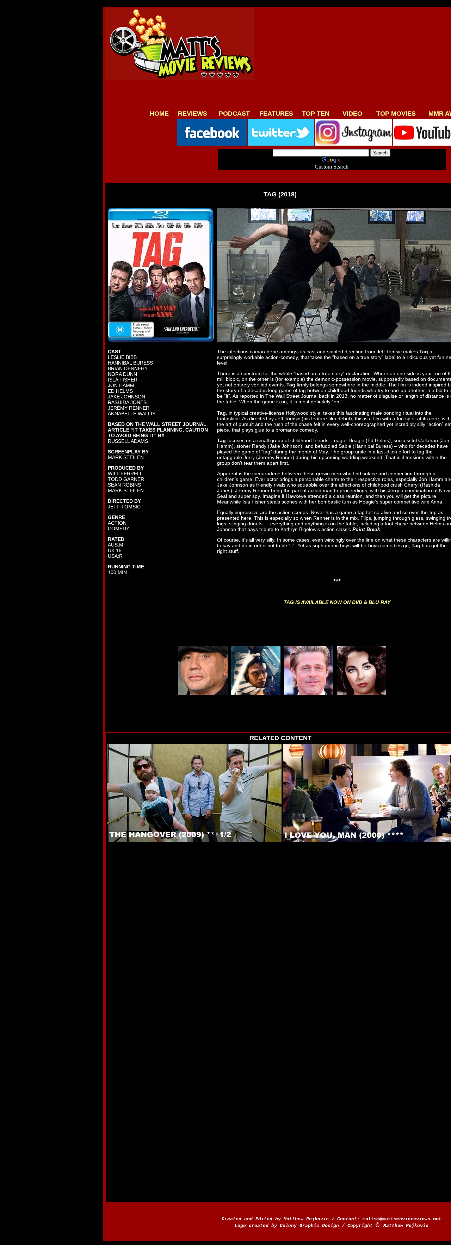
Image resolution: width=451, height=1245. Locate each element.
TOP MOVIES (396, 113)
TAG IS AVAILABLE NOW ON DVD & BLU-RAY (337, 602)
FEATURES (276, 113)
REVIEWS (192, 113)
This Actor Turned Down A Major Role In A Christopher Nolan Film (309, 704)
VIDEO (352, 113)
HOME (159, 113)
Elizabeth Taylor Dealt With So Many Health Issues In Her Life (361, 704)
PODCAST (234, 113)
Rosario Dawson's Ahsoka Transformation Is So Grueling (256, 704)
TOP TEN (315, 113)
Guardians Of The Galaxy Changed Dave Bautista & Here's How (203, 704)
